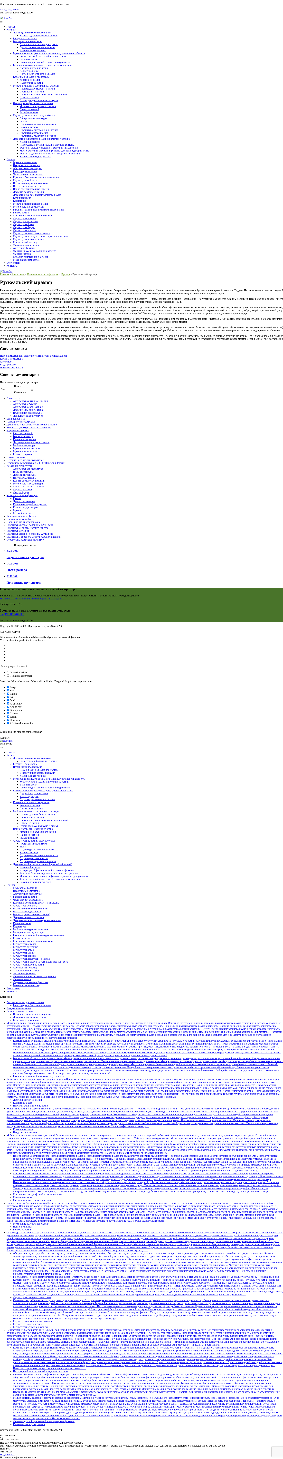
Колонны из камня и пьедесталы (31, 76)
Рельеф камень (21, 212)
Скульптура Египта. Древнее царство (27, 527)
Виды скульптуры (23, 471)
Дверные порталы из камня (28, 192)
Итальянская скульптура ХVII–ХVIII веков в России (36, 463)
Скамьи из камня (29, 97)
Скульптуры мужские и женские (38, 135)
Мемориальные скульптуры (28, 206)
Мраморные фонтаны (25, 451)
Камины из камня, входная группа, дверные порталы (43, 65)
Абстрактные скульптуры (27, 168)
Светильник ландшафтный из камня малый (44, 94)
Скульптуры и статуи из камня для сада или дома (40, 236)
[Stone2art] (6, 18)
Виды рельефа (8, 364)
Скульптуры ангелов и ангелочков (39, 130)
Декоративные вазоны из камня (37, 47)
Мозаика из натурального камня (38, 106)
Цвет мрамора (17, 570)
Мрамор (65, 274)
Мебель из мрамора (24, 445)
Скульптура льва (22, 489)
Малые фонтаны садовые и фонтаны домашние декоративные (54, 150)
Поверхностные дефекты (21, 519)
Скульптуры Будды (24, 227)
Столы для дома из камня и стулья (39, 100)
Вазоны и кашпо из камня (27, 41)
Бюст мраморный (23, 433)
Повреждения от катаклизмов (23, 522)
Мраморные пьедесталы (26, 448)
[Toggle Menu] (1, 21)
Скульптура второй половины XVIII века (30, 524)
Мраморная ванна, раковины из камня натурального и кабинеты (49, 53)
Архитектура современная (28, 406)
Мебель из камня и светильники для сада (36, 85)
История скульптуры (24, 477)
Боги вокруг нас (16, 418)
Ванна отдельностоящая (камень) (31, 189)
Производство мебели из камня (37, 88)
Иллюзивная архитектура (27, 412)
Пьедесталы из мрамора (26, 165)
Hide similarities (18, 672)
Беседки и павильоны (25, 38)
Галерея (11, 159)
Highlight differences (21, 675)
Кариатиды (19, 200)
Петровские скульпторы (24, 582)
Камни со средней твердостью (30, 504)
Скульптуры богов (23, 224)
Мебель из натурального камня (30, 203)
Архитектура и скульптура (28, 468)
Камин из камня (22, 197)
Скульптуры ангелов (24, 218)
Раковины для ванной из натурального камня (38, 209)
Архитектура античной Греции (30, 401)
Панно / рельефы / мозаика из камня (33, 103)
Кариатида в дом (29, 71)
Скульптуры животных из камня (31, 233)
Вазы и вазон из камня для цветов (39, 44)
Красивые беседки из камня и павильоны (36, 177)
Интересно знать (16, 457)
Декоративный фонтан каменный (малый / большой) (42, 138)
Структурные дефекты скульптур (25, 539)
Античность (7, 361)
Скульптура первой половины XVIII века (30, 533)
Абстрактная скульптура (33, 118)
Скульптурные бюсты (25, 180)
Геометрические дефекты (21, 421)
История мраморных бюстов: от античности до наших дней (33, 355)
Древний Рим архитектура (28, 409)
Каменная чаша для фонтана (35, 156)
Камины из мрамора (11, 358)
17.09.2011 (12, 563)
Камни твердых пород (25, 507)
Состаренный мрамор (25, 242)
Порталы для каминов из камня (37, 73)
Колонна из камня (30, 79)
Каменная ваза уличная (33, 50)
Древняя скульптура (24, 474)
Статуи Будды (21, 492)
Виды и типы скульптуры (25, 557)
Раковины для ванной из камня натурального (45, 62)
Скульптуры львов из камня (28, 239)
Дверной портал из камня (34, 68)
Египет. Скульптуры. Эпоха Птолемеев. (29, 427)
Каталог (11, 29)
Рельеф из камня (29, 112)
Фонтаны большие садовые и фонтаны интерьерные (49, 147)
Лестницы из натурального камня (32, 32)
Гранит (17, 498)
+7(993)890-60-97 (9, 9)
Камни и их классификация (42, 274)
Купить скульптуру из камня (29, 480)
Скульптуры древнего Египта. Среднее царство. (34, 536)
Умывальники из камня (26, 245)
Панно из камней (29, 109)
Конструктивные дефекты (21, 516)
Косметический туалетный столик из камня (44, 56)
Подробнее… (7, 1454)
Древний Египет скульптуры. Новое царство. (32, 424)
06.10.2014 (12, 576)
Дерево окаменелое (24, 501)
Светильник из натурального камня (33, 215)
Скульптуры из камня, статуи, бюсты (34, 115)
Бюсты (23, 121)
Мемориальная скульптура (28, 483)
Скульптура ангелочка (25, 221)
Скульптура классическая (34, 132)
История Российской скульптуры (25, 460)
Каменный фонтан (30, 141)
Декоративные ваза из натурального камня (37, 194)
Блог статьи (13, 262)
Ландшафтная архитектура (28, 415)
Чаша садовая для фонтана (28, 174)
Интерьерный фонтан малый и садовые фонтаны (47, 144)
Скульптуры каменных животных (39, 124)
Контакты (12, 265)
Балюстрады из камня (25, 171)
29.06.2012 (12, 550)
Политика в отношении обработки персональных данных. (32, 598)
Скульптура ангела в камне (28, 486)
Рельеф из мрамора (23, 454)
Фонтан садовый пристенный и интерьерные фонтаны (50, 153)
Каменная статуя (29, 127)
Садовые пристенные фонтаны (30, 256)
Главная (11, 26)
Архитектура (14, 398)
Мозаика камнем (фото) (26, 259)
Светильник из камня (32, 91)
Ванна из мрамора (23, 436)
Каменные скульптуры (19, 465)
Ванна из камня (28, 59)
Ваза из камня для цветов (27, 186)
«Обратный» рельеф (11, 367)
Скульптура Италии (18, 530)
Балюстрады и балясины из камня (38, 35)
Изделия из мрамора (18, 430)
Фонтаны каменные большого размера (34, 251)
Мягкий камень (21, 513)
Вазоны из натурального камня (30, 183)
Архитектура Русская (25, 403)
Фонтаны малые (22, 253)
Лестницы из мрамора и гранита (31, 442)
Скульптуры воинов (24, 230)
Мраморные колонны (25, 162)
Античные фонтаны (24, 248)
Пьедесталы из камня (31, 82)
